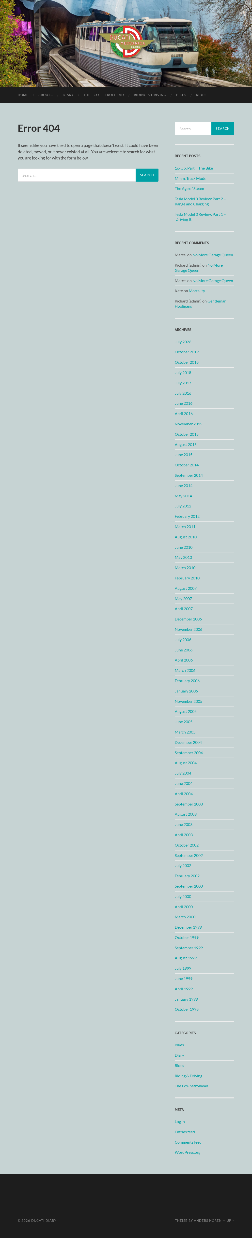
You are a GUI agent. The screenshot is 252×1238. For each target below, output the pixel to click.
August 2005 (186, 711)
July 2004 (183, 773)
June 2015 (183, 454)
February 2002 (187, 875)
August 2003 (186, 814)
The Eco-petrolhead (103, 95)
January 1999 (186, 999)
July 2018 (183, 372)
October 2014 (187, 464)
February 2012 (187, 516)
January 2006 (186, 691)
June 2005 (183, 721)
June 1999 (183, 978)
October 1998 (187, 1009)
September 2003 (189, 804)
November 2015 (188, 423)
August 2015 (186, 444)
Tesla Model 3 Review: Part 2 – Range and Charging (200, 201)
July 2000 (183, 896)
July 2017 (183, 382)
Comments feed (188, 1142)
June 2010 (183, 547)
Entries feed (185, 1131)
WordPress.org (187, 1152)
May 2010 (183, 557)
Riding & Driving (150, 95)
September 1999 (189, 947)
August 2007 (186, 588)
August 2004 (186, 762)
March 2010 (185, 567)
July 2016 (183, 393)
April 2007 (184, 608)
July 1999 (183, 968)
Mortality (197, 290)
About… (45, 95)
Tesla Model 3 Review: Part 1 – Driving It (200, 217)
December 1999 (188, 927)
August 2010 (186, 536)
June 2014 (183, 485)
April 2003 (184, 834)
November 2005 (188, 701)
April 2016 (184, 413)
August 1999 (186, 957)
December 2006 (188, 619)
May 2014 (183, 495)
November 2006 (188, 629)
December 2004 (188, 742)
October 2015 (187, 434)
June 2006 (183, 650)
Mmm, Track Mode (190, 178)
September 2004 (189, 752)
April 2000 (184, 906)
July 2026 (183, 341)
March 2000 (185, 916)
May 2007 (183, 598)
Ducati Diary (43, 1221)
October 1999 (187, 937)
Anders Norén (208, 1221)
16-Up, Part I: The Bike (194, 168)
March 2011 (185, 526)
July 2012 (183, 506)
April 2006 (184, 660)
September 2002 (189, 855)
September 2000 (189, 886)
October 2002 (187, 845)
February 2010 (187, 578)
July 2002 (183, 865)
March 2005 (185, 732)
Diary (68, 95)
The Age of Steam (189, 188)
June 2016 (183, 403)
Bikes (181, 95)
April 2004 (184, 793)
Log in (180, 1121)
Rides (201, 95)
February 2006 (187, 680)
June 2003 (183, 824)
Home (23, 95)
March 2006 (185, 670)
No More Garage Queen (212, 254)
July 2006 (183, 639)
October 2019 (187, 351)
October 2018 (187, 362)
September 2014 (189, 475)
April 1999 (184, 988)
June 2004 (183, 783)
